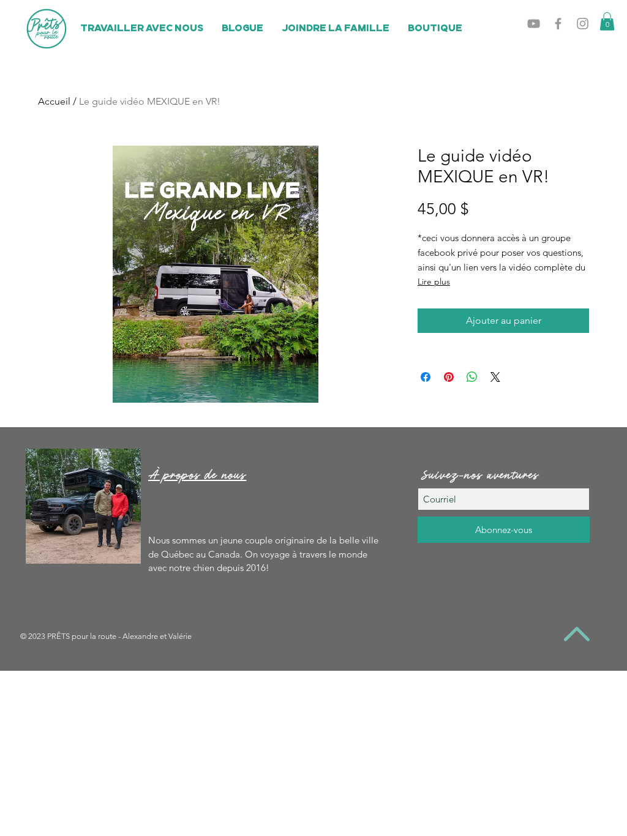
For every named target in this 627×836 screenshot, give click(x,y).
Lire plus (434, 281)
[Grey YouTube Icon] (533, 23)
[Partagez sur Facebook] (425, 377)
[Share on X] (495, 377)
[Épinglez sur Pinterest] (448, 377)
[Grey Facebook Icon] (558, 23)
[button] (607, 21)
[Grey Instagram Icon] (582, 23)
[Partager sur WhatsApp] (472, 377)
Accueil (54, 101)
